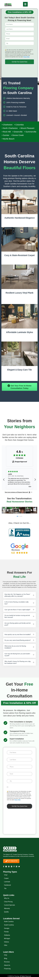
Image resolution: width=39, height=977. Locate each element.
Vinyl (5, 875)
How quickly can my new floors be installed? (18, 634)
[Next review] (35, 479)
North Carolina (9, 921)
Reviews (7, 962)
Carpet (6, 878)
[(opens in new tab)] (19, 532)
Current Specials (9, 905)
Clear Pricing (8, 901)
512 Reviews (19, 458)
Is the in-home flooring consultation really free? (17, 603)
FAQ (5, 955)
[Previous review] (4, 479)
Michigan (7, 938)
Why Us (6, 898)
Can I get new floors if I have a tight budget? (17, 609)
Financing (7, 968)
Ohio (5, 945)
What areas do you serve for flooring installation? (15, 647)
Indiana (6, 942)
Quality (6, 912)
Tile (5, 888)
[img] (19, 455)
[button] (6, 510)
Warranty (7, 908)
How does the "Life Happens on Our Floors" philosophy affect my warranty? (17, 595)
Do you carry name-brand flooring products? (18, 640)
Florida (6, 931)
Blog (5, 958)
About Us (7, 965)
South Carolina (9, 925)
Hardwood (7, 885)
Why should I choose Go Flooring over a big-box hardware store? (18, 662)
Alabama (7, 935)
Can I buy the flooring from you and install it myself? (17, 654)
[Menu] (25, 4)
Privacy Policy (26, 56)
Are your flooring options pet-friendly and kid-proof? (18, 624)
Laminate (7, 881)
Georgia (6, 928)
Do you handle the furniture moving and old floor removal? (17, 616)
